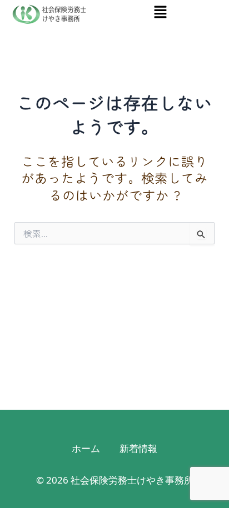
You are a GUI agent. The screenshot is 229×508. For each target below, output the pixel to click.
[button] (160, 12)
